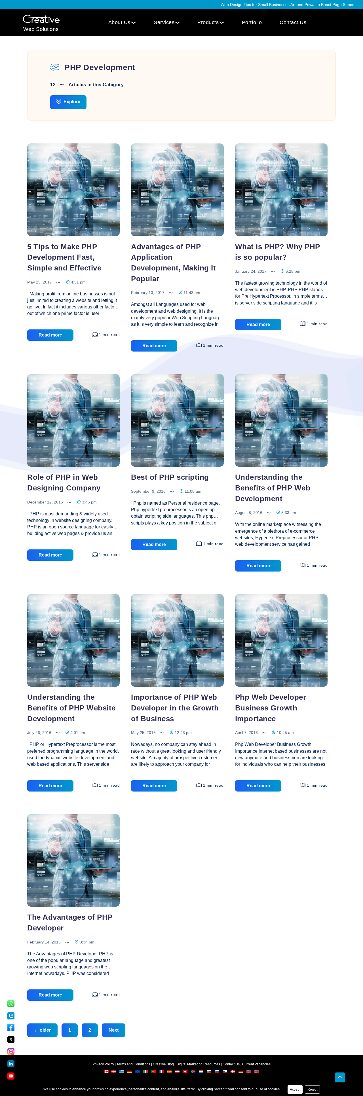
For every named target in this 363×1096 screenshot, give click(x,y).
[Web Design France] (161, 1073)
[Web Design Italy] (146, 1073)
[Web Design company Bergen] (249, 1073)
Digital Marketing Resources (198, 1064)
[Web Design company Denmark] (114, 1073)
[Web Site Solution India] (41, 19)
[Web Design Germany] (130, 1073)
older (42, 1030)
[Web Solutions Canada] (106, 1073)
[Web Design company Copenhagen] (233, 1073)
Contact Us (293, 22)
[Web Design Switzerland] (185, 1073)
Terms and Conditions (133, 1064)
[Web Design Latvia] (177, 1073)
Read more (50, 335)
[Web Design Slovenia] (217, 1073)
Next (114, 1030)
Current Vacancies (256, 1064)
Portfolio (252, 22)
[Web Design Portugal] (154, 1073)
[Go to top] (340, 1077)
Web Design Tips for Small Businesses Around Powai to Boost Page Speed (287, 4)
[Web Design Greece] (121, 1073)
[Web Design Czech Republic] (225, 1073)
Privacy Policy (103, 1064)
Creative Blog (163, 1064)
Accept (295, 1089)
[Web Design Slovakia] (209, 1073)
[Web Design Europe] (138, 1073)
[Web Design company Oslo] (256, 1073)
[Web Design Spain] (169, 1073)
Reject (312, 1089)
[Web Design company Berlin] (241, 1073)
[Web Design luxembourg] (201, 1073)
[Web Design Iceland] (193, 1073)
